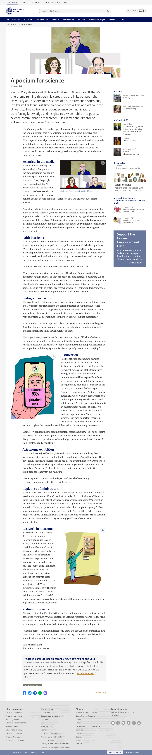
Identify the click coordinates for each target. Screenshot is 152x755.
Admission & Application (15, 740)
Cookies (79, 737)
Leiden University (12, 2)
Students (24, 2)
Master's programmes (14, 716)
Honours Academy (48, 740)
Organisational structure (51, 2)
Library (64, 2)
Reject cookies (133, 752)
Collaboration (68, 19)
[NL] (131, 11)
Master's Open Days (13, 737)
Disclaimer (79, 733)
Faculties (82, 19)
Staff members (35, 2)
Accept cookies (115, 752)
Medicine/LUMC (47, 726)
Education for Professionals (16, 723)
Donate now (135, 262)
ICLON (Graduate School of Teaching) (55, 744)
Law (42, 723)
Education (28, 19)
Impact (78, 723)
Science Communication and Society (129, 168)
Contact (79, 744)
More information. (37, 752)
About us (55, 19)
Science (119, 166)
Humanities (45, 719)
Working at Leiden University (86, 712)
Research (16, 19)
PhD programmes (12, 719)
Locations (79, 730)
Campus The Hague (97, 19)
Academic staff (42, 19)
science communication (32, 685)
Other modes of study (14, 730)
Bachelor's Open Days (14, 733)
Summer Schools (12, 726)
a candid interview (85, 673)
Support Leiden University (85, 716)
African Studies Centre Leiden (51, 737)
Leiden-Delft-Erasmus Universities (88, 726)
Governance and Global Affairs (52, 716)
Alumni (112, 19)
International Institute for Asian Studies (55, 747)
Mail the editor (100, 693)
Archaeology (45, 712)
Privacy (78, 740)
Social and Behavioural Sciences (52, 733)
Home (8, 24)
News (14, 24)
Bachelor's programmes (14, 712)
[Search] (108, 11)
